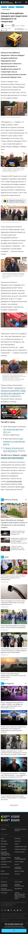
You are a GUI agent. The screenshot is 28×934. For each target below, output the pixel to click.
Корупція (18, 838)
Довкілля (4, 849)
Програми (4, 893)
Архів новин (18, 882)
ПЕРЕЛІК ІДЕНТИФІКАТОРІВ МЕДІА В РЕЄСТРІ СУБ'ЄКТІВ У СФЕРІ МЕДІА (20, 895)
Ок (14, 930)
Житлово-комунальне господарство (5, 853)
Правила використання (19, 885)
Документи (18, 888)
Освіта (17, 844)
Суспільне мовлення (4, 885)
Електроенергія (19, 7)
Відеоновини (5, 874)
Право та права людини (6, 858)
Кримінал (4, 841)
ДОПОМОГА (4, 7)
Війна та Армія (19, 871)
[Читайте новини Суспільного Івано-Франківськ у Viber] (11, 910)
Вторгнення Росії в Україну (21, 829)
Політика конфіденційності (7, 889)
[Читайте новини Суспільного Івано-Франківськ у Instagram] (5, 910)
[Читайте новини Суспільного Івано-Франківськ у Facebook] (2, 910)
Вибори (3, 846)
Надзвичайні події (21, 846)
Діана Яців (7, 25)
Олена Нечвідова (20, 25)
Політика (4, 864)
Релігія (17, 864)
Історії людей (19, 861)
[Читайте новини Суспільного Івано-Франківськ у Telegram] (14, 910)
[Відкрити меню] (26, 2)
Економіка (4, 844)
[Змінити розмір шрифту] (26, 29)
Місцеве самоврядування (20, 858)
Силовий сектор (6, 861)
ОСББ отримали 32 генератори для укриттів (14, 441)
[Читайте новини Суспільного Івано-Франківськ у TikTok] (20, 910)
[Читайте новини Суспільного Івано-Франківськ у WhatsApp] (17, 910)
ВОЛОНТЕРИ (11, 7)
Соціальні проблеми (18, 867)
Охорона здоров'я (6, 9)
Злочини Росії (5, 867)
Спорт (3, 871)
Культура (18, 841)
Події (2, 838)
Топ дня (17, 874)
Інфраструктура (20, 852)
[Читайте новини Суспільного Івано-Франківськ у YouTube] (8, 910)
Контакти (4, 882)
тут (22, 487)
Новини (3, 829)
